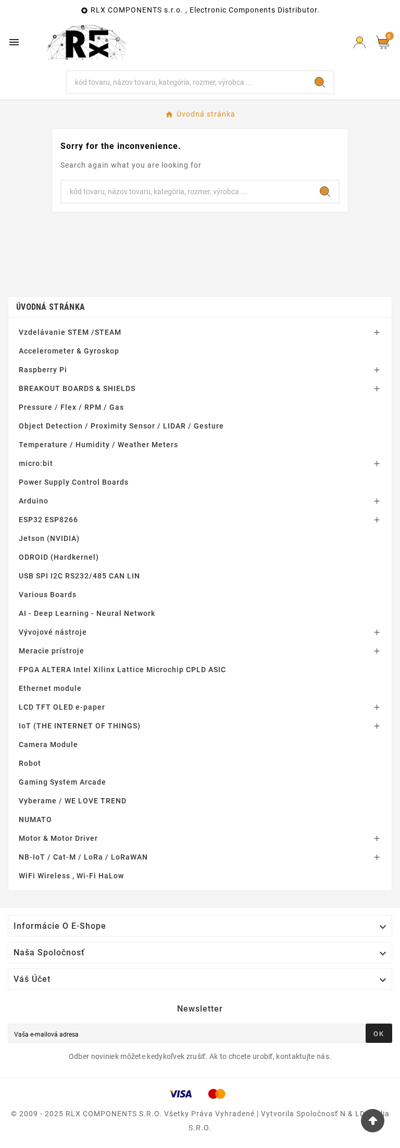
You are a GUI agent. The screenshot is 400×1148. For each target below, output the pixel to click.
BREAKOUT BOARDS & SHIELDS (77, 388)
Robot (30, 763)
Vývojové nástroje (53, 632)
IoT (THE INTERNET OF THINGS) (80, 726)
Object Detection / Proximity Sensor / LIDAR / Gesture (121, 426)
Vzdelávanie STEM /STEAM (70, 332)
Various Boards (48, 594)
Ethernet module (50, 688)
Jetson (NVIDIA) (49, 538)
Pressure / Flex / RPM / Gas (71, 407)
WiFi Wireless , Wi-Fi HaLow (71, 876)
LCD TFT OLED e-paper (62, 707)
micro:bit (36, 463)
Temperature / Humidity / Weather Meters (98, 444)
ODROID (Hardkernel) (59, 557)
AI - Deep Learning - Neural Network (87, 613)
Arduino (33, 501)
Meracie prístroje (51, 651)
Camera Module (48, 744)
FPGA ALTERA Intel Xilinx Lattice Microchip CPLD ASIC (122, 669)
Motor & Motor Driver (58, 838)
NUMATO (35, 819)
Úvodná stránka (50, 307)
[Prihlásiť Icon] (360, 42)
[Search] (320, 82)
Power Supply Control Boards (74, 482)
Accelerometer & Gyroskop (69, 351)
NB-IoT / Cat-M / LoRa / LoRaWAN (83, 857)
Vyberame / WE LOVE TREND (73, 801)
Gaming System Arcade (62, 782)
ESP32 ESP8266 (48, 519)
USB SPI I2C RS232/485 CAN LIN (79, 576)
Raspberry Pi (43, 369)
